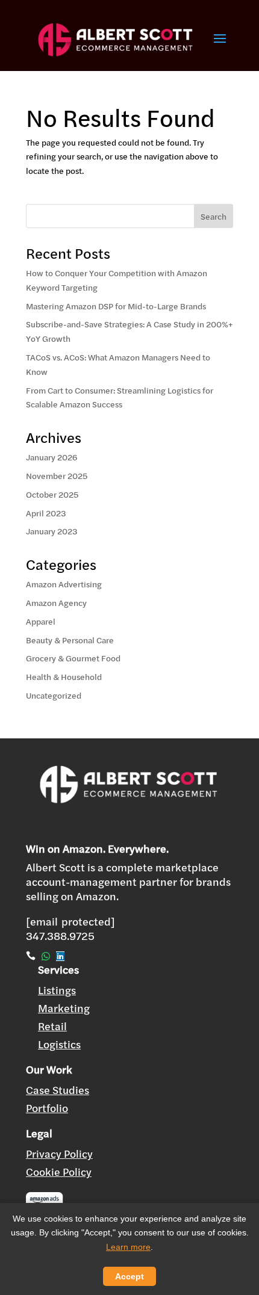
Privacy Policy (59, 1153)
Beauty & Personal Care (70, 640)
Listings (57, 990)
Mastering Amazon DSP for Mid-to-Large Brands (116, 306)
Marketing (64, 1008)
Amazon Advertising (64, 584)
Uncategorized (53, 696)
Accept (129, 1276)
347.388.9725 (60, 936)
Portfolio (47, 1108)
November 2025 (56, 476)
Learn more (128, 1247)
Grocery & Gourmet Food (73, 658)
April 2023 (46, 513)
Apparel (40, 622)
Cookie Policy (59, 1171)
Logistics (59, 1044)
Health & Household (64, 677)
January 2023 (52, 531)
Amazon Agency (56, 603)
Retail (52, 1026)
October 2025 (52, 495)
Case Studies (57, 1090)
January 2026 (51, 457)
